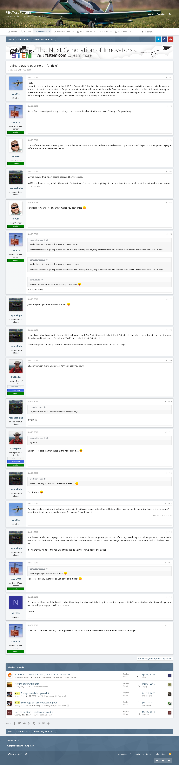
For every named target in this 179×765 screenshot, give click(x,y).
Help (157, 754)
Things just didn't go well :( (35, 693)
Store (27, 31)
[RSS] (170, 754)
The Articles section (40, 687)
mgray (144, 686)
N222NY (15, 613)
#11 (170, 432)
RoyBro (16, 156)
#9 (170, 360)
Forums (42, 31)
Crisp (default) (16, 754)
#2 (170, 106)
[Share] (167, 77)
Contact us (122, 754)
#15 (170, 563)
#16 (170, 597)
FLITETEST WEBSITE (15, 746)
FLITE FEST (29, 746)
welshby (18, 715)
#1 (170, 78)
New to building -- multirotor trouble (34, 712)
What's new (63, 31)
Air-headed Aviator (22, 677)
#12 (170, 473)
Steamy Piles (19, 696)
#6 (170, 234)
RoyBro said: (35, 279)
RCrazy (17, 687)
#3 (170, 140)
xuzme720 (15, 122)
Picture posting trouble (27, 683)
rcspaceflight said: (37, 240)
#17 (170, 625)
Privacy (149, 754)
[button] (49, 31)
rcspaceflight (16, 187)
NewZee (13, 70)
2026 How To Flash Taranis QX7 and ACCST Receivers (42, 674)
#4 (170, 172)
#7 (170, 299)
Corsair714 (146, 705)
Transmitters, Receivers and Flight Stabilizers (59, 677)
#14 (170, 532)
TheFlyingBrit (147, 696)
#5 (170, 202)
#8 (170, 330)
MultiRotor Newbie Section (44, 715)
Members (122, 31)
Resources (86, 31)
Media (105, 31)
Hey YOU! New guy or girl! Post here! (51, 696)
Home (14, 31)
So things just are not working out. (39, 702)
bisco (144, 677)
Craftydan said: (36, 407)
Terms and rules (137, 754)
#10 (170, 401)
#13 (170, 504)
